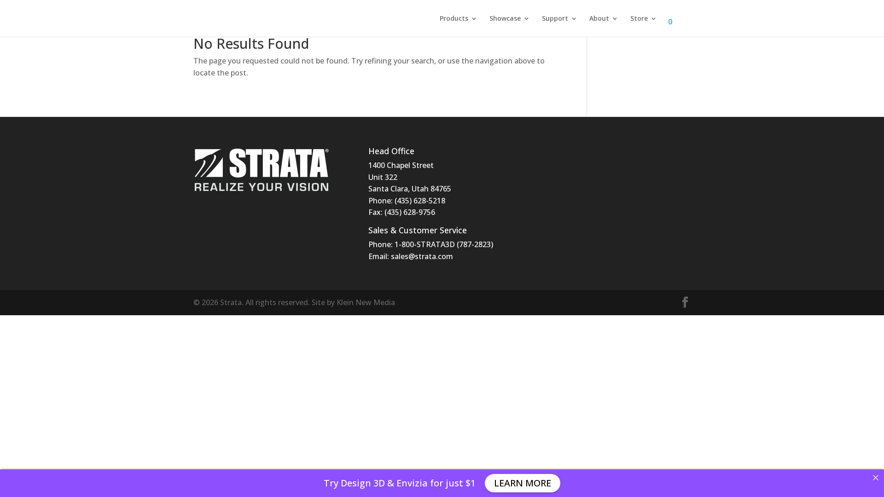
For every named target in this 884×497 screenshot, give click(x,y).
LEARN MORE (522, 483)
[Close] (875, 477)
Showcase (505, 19)
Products (454, 19)
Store (639, 19)
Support (555, 19)
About (599, 19)
